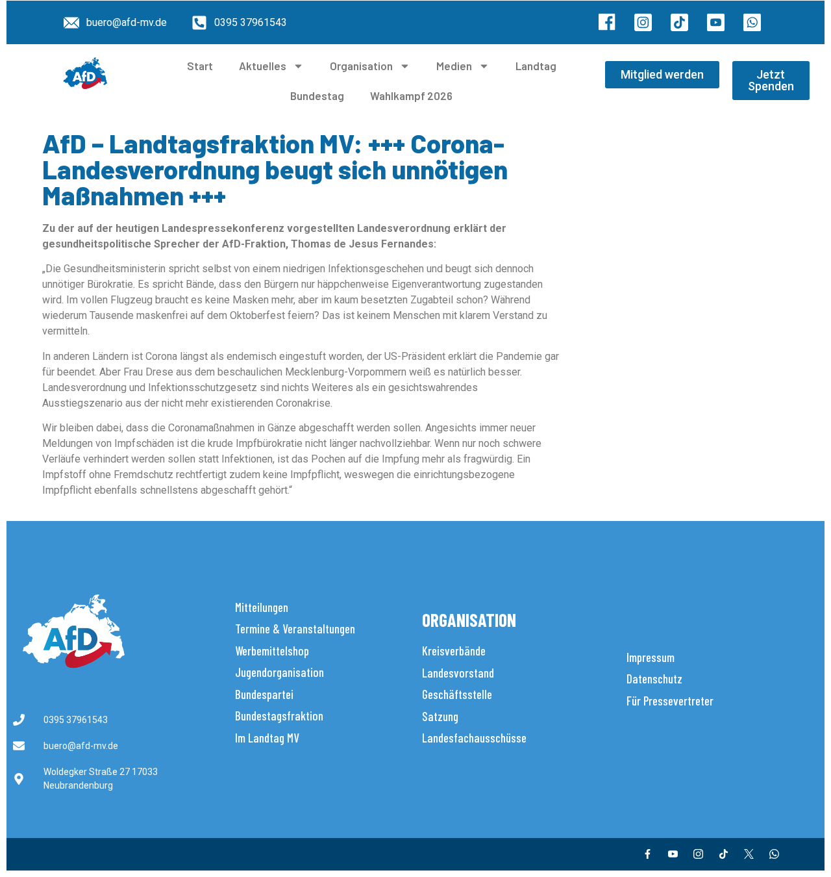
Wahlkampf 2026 (411, 95)
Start (200, 65)
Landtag (535, 65)
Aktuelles (262, 65)
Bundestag (317, 95)
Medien (454, 65)
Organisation (361, 65)
